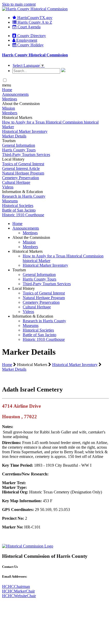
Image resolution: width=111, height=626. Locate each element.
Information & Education (32, 316)
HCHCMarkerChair (18, 591)
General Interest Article (21, 168)
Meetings (9, 99)
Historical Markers (27, 251)
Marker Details (14, 136)
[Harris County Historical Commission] (35, 9)
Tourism (19, 270)
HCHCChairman (16, 586)
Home (7, 90)
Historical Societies (17, 205)
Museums (10, 201)
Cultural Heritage (16, 182)
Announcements (15, 94)
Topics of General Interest (23, 164)
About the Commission (31, 237)
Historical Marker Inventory (24, 131)
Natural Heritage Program (23, 173)
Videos (7, 187)
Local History (23, 288)
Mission (8, 108)
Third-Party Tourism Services (26, 154)
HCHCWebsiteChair (19, 596)
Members (9, 113)
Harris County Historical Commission (35, 55)
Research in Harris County (23, 196)
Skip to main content (19, 4)
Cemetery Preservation (20, 178)
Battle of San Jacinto (19, 210)
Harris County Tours (19, 150)
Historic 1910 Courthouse (23, 215)
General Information (18, 145)
